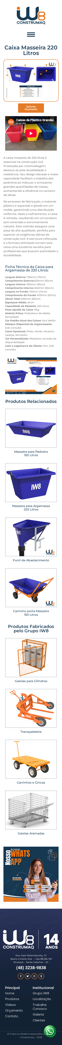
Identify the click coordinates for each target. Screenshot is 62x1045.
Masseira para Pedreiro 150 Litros (31, 453)
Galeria (38, 1014)
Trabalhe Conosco (40, 1007)
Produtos (12, 999)
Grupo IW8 (41, 993)
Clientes (39, 1020)
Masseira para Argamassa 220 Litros (31, 507)
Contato (11, 1016)
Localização (42, 999)
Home (9, 993)
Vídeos (10, 1005)
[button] (9, 80)
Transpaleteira (31, 731)
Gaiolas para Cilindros (31, 681)
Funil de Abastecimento (31, 560)
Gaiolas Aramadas (31, 833)
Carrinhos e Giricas (31, 782)
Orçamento (14, 1010)
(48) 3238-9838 (31, 967)
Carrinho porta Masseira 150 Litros (31, 612)
